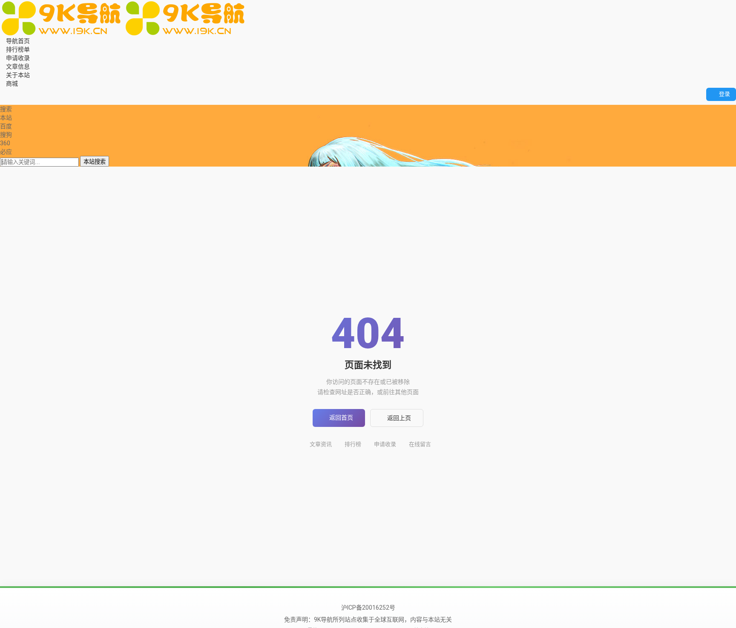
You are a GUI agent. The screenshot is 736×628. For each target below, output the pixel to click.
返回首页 (341, 417)
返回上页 (399, 418)
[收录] (14, 100)
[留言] (8, 92)
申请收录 (385, 444)
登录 (724, 94)
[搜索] (2, 92)
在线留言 (420, 444)
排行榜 (353, 444)
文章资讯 (321, 444)
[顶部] (20, 100)
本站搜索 (94, 161)
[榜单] (8, 100)
